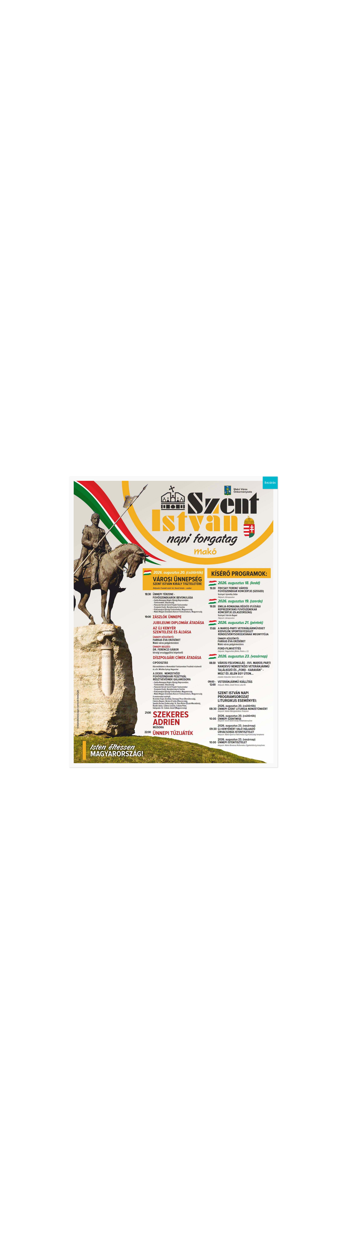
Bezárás (270, 482)
